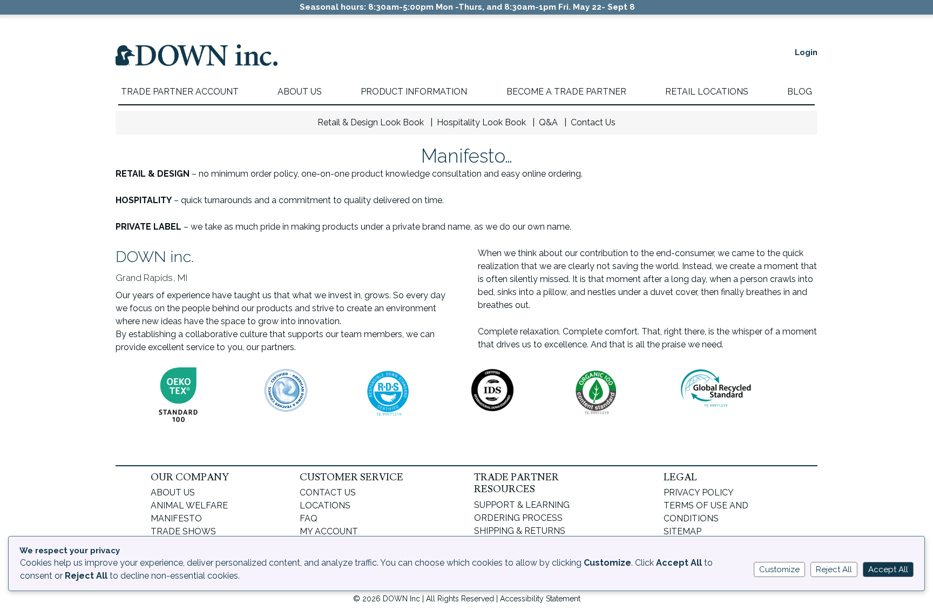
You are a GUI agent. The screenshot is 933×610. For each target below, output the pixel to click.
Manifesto (176, 518)
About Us (173, 492)
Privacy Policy (699, 492)
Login (806, 52)
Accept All (888, 569)
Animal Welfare (189, 505)
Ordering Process (518, 518)
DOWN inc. (197, 63)
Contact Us (593, 122)
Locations (325, 505)
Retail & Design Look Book (370, 122)
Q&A (548, 122)
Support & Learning (522, 505)
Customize (779, 569)
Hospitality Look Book (481, 122)
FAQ (308, 518)
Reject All (834, 569)
